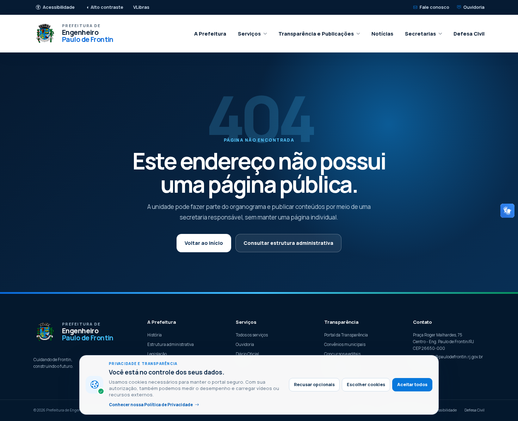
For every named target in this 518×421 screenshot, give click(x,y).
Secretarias (420, 33)
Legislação (157, 354)
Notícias (382, 33)
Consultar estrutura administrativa (288, 243)
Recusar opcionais (314, 385)
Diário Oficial (247, 354)
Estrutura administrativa (170, 344)
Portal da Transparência (346, 335)
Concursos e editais (342, 354)
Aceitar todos (412, 385)
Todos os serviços (252, 335)
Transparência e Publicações (316, 33)
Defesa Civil (469, 33)
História (154, 335)
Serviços (249, 33)
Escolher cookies (366, 385)
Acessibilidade (59, 7)
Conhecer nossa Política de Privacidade (151, 405)
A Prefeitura (210, 33)
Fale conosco (434, 7)
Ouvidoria (474, 7)
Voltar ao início (204, 243)
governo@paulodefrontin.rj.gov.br (451, 356)
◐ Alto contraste (105, 7)
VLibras (141, 7)
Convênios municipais (344, 344)
